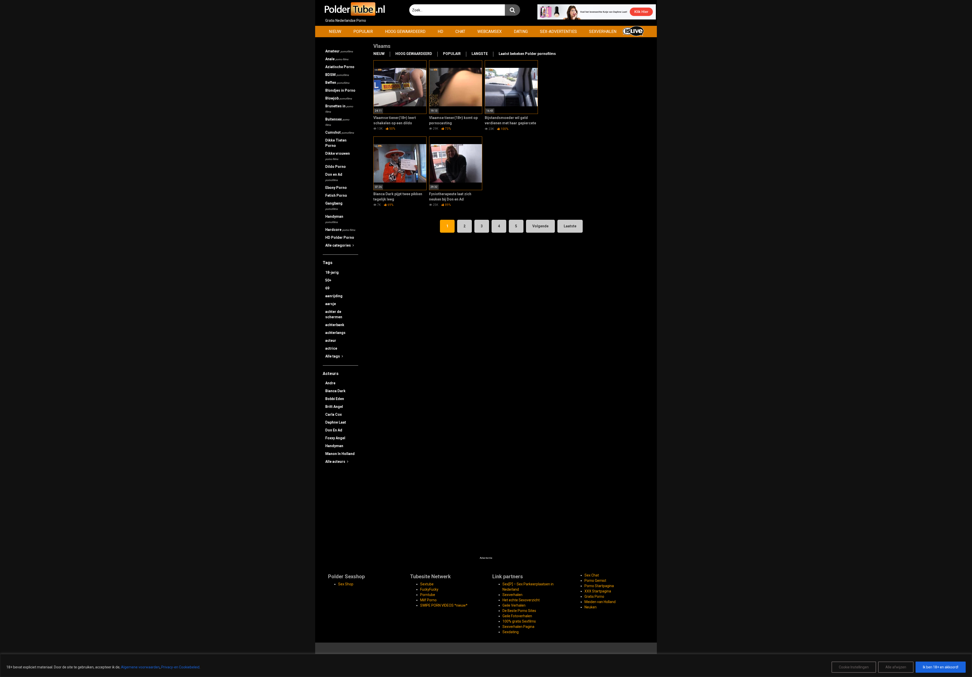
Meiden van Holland (600, 602)
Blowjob (338, 98)
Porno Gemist (595, 581)
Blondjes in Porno (340, 90)
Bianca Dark (335, 391)
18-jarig (332, 272)
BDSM (337, 75)
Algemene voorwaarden (140, 667)
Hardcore (340, 230)
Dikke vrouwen (337, 156)
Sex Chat (591, 575)
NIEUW (335, 31)
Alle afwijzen (895, 667)
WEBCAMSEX (489, 31)
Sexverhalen (512, 595)
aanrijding (333, 296)
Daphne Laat (335, 422)
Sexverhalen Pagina (518, 627)
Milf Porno (428, 600)
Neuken (590, 607)
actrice (331, 348)
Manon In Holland (340, 454)
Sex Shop (345, 584)
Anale (336, 59)
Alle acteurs (335, 462)
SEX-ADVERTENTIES (558, 31)
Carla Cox (333, 414)
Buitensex (337, 121)
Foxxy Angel (335, 438)
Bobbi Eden (334, 399)
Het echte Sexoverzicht (521, 600)
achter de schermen (333, 314)
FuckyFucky (429, 589)
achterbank (334, 325)
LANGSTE (480, 54)
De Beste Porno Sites (519, 611)
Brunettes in (339, 108)
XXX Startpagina (597, 591)
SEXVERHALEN (602, 31)
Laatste (570, 226)
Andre (330, 383)
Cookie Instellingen (854, 667)
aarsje (330, 304)
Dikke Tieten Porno (336, 143)
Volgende (540, 226)
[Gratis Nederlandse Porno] (354, 9)
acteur (330, 340)
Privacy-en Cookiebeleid (180, 667)
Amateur (339, 51)
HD (440, 31)
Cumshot (339, 132)
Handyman (334, 219)
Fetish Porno (336, 195)
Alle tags (333, 356)
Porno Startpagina (599, 586)
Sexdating (510, 632)
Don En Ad (333, 430)
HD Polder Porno (339, 237)
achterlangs (335, 333)
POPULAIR (363, 31)
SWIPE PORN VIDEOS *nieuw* (444, 605)
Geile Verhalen (513, 605)
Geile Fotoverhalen (517, 616)
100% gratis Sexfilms (519, 621)
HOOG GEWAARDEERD (405, 31)
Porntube (427, 595)
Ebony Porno (336, 188)
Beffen (337, 83)
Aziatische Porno (339, 67)
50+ (328, 280)
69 (327, 288)
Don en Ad (333, 177)
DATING (521, 31)
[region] (486, 665)
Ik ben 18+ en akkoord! (940, 667)
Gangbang (333, 205)
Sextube (427, 584)
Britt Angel (334, 407)
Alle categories (338, 245)
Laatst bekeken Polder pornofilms (527, 54)
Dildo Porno (335, 167)
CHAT (460, 31)
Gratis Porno (594, 596)
